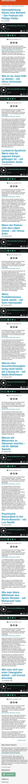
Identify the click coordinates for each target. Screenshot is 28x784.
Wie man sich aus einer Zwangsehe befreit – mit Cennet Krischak (13, 673)
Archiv (9, 6)
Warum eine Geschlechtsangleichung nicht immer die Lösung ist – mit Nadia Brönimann (13, 369)
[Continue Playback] (3, 26)
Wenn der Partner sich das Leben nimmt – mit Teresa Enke (13, 229)
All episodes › (23, 35)
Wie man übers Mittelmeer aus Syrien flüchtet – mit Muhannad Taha (14, 596)
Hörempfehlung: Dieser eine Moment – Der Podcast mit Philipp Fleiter (13, 14)
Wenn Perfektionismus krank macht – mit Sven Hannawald (12, 298)
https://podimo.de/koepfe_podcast (11, 116)
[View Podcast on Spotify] (8, 35)
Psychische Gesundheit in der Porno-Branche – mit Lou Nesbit (14, 518)
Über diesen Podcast (17, 6)
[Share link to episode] (26, 31)
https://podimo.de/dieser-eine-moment (12, 50)
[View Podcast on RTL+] (10, 35)
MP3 (20, 39)
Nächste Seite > (22, 740)
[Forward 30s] (5, 31)
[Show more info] (23, 31)
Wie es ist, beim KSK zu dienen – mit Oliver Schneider (14, 79)
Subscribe (3, 35)
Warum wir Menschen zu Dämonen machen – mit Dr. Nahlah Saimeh (13, 443)
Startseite (4, 6)
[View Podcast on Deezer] (15, 35)
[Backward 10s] (1, 31)
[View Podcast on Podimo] (12, 35)
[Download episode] (21, 31)
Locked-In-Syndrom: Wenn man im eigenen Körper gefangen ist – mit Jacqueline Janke (14, 156)
